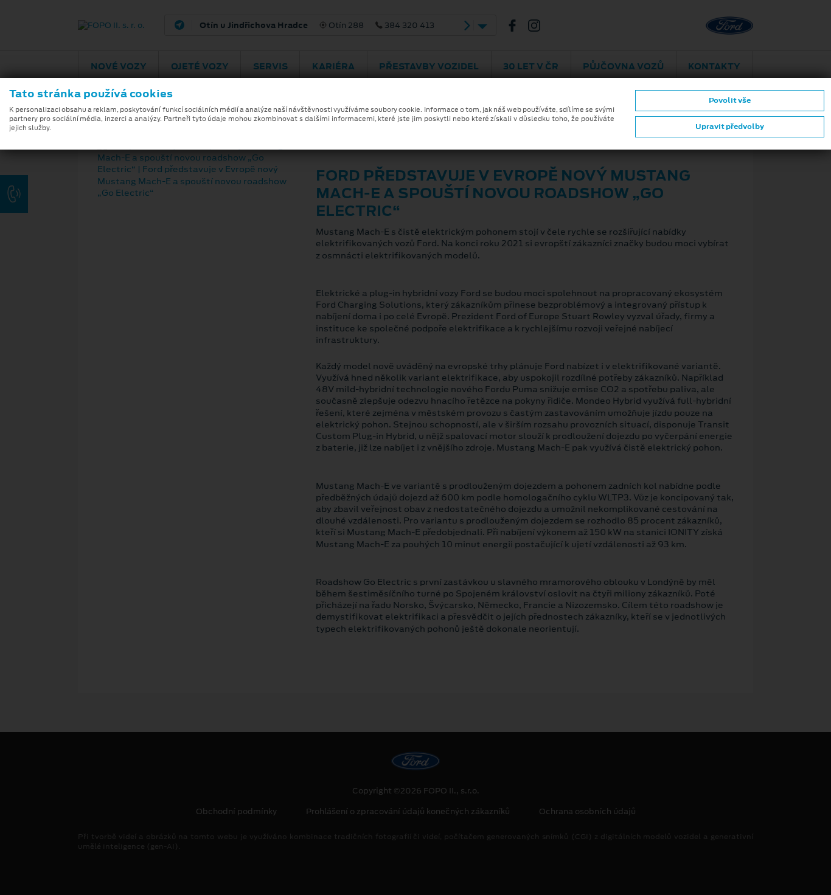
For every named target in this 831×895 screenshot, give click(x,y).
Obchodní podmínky (236, 811)
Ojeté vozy (200, 66)
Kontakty (714, 66)
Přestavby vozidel (429, 66)
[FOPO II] (517, 25)
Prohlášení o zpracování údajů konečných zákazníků (408, 811)
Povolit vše (730, 100)
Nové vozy (119, 66)
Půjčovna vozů (623, 66)
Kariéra (333, 66)
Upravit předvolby (729, 126)
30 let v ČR (530, 66)
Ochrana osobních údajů (587, 811)
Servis (270, 66)
